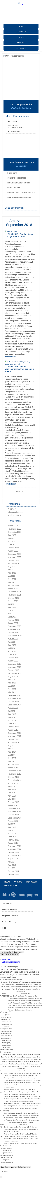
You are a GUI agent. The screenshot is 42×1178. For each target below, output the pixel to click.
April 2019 (12, 689)
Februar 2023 (13, 548)
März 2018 (12, 724)
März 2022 (12, 582)
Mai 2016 (11, 793)
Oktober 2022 (13, 560)
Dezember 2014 (14, 846)
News (21, 37)
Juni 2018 (12, 714)
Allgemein (12, 509)
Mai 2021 (11, 611)
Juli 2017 (11, 749)
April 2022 (12, 579)
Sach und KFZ (7, 903)
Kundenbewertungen (16, 178)
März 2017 (12, 761)
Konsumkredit (13, 187)
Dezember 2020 (14, 626)
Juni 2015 (12, 827)
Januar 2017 (13, 768)
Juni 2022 (12, 573)
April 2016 (12, 796)
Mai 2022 (11, 576)
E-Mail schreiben (14, 132)
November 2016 (14, 774)
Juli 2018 (11, 711)
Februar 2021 (13, 620)
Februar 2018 (13, 727)
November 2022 (14, 557)
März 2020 (12, 655)
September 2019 (14, 673)
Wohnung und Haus (9, 909)
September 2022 (14, 563)
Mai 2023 (11, 538)
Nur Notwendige (6, 952)
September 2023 (14, 532)
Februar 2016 (13, 802)
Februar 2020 (13, 658)
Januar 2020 (13, 661)
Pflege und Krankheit (10, 916)
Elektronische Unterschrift (19, 197)
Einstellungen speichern (9, 1167)
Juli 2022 (11, 570)
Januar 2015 (13, 843)
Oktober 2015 (13, 815)
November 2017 (14, 736)
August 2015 (13, 821)
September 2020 (14, 636)
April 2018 (12, 721)
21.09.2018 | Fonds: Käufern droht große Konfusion (19, 235)
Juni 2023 (12, 535)
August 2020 (13, 639)
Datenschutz (10, 885)
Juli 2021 (11, 604)
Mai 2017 (11, 755)
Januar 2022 (13, 589)
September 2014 (14, 856)
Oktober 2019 (13, 670)
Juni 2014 (12, 865)
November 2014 (14, 849)
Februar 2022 (13, 585)
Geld (4, 928)
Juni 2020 (12, 645)
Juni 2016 (12, 790)
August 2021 (13, 601)
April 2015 (12, 834)
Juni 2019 (12, 683)
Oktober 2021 (13, 598)
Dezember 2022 (14, 554)
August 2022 (13, 567)
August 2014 (13, 859)
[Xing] (21, 21)
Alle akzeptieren (24, 1167)
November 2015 (14, 812)
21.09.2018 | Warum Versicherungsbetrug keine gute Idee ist (19, 369)
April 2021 (12, 614)
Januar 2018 (13, 730)
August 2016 (13, 783)
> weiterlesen (10, 357)
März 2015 (12, 837)
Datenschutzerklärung (11, 962)
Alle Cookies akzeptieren (9, 954)
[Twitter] (21, 18)
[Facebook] (21, 10)
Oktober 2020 (13, 633)
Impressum (21, 48)
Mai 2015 (11, 830)
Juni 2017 (12, 752)
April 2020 (12, 651)
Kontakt (21, 43)
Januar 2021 (13, 623)
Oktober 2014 (13, 852)
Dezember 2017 (14, 733)
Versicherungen (14, 515)
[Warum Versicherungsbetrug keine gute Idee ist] (20, 364)
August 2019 (13, 677)
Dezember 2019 (14, 664)
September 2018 (14, 705)
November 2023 (14, 529)
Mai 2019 (11, 686)
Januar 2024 (13, 526)
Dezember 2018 (14, 695)
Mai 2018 (11, 717)
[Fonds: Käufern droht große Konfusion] (11, 232)
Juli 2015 (11, 824)
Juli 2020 (11, 642)
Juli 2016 (11, 786)
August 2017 (13, 746)
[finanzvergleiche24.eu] (21, 4)
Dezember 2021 (14, 592)
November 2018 (14, 699)
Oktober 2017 (13, 739)
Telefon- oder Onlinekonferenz (21, 192)
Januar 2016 (13, 805)
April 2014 (12, 868)
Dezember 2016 (14, 771)
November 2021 (14, 595)
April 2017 (12, 758)
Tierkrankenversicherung (18, 183)
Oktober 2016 (13, 777)
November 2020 (14, 629)
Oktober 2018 (13, 702)
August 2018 (13, 708)
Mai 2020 (11, 648)
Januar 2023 (13, 551)
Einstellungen (18, 952)
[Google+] (21, 14)
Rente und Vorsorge (9, 922)
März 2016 (12, 799)
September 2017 (14, 742)
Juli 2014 (11, 862)
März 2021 (12, 617)
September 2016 (14, 780)
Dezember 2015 (14, 808)
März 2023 (12, 545)
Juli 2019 (11, 680)
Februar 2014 (13, 871)
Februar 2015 (13, 840)
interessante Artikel (15, 512)
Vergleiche (21, 32)
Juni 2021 (12, 607)
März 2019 (12, 692)
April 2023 (12, 541)
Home (21, 26)
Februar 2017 (13, 764)
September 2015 (14, 818)
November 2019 (14, 667)
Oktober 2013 (13, 874)
